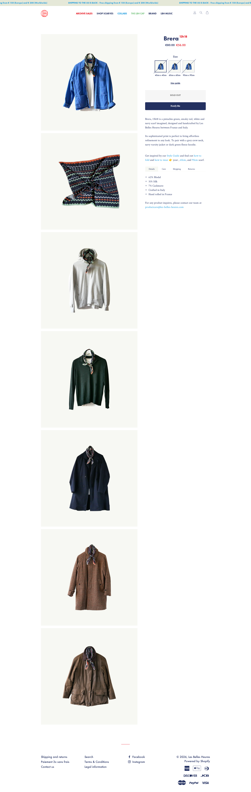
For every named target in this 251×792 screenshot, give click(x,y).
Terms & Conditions (97, 761)
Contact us (47, 766)
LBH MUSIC (166, 13)
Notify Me (175, 106)
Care (164, 169)
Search (89, 757)
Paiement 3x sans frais (55, 761)
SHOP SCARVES (105, 13)
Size (175, 56)
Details (152, 169)
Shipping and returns (54, 757)
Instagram (138, 761)
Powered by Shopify (197, 761)
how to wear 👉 (164, 160)
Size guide (175, 83)
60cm (183, 160)
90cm (195, 160)
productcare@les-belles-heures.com (164, 207)
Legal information (96, 766)
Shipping (177, 169)
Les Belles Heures (199, 757)
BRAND (153, 13)
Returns (191, 169)
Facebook (138, 757)
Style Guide (173, 156)
